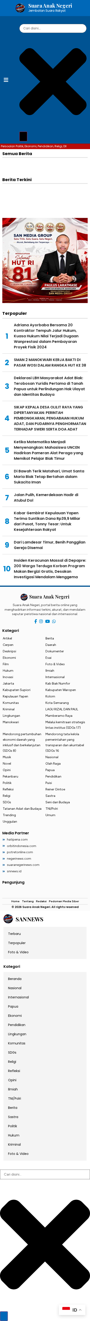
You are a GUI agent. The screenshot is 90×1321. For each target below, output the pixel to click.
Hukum (8, 671)
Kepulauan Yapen (15, 696)
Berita (49, 638)
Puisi (48, 783)
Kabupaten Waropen (60, 690)
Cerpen (8, 645)
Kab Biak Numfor (57, 683)
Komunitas (11, 703)
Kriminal (9, 709)
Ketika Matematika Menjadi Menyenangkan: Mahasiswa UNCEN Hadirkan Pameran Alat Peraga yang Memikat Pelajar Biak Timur (48, 450)
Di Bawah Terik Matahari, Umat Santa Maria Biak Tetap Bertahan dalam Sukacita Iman (49, 476)
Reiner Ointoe (55, 789)
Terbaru (14, 933)
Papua (50, 770)
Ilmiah (49, 671)
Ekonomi (9, 658)
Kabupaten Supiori (16, 690)
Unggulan (10, 822)
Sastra (50, 796)
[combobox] (53, 28)
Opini (7, 770)
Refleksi (8, 789)
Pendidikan (53, 776)
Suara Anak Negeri (50, 7)
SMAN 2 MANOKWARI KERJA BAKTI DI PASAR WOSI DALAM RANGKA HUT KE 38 (50, 362)
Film (6, 664)
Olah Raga (53, 764)
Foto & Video (55, 664)
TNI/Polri (51, 809)
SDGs (7, 802)
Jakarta (8, 683)
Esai (48, 658)
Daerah (50, 645)
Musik (7, 757)
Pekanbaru (10, 776)
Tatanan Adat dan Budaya (22, 809)
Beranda (14, 979)
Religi (6, 796)
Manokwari (11, 722)
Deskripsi (9, 651)
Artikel (7, 638)
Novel (7, 764)
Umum (50, 815)
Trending (9, 815)
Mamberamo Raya (58, 716)
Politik (7, 783)
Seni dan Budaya (57, 802)
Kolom (50, 696)
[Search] (23, 136)
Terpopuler (17, 943)
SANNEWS (29, 919)
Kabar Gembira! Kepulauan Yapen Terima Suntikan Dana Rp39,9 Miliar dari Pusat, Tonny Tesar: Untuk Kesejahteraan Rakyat (47, 521)
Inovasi (8, 677)
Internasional (55, 677)
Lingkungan (11, 716)
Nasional (51, 757)
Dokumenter (54, 651)
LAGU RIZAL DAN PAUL (61, 709)
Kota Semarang (57, 703)
